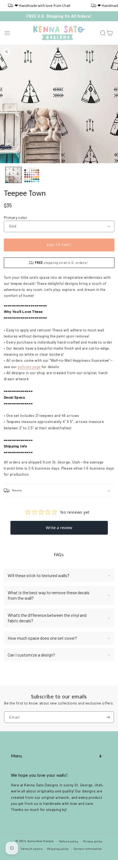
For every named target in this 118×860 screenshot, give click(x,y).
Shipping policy (58, 848)
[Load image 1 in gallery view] (13, 175)
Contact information (88, 848)
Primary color (15, 217)
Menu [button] (16, 756)
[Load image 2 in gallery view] (32, 175)
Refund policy (68, 841)
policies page (29, 366)
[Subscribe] (108, 717)
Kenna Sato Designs (40, 841)
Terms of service (32, 848)
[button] (7, 33)
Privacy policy (93, 841)
